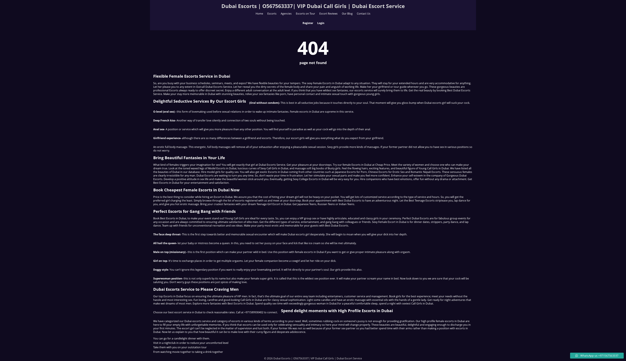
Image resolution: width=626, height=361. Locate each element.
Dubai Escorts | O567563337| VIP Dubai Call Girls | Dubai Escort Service (313, 5)
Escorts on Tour (305, 13)
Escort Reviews (328, 13)
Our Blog (347, 13)
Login (320, 23)
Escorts (271, 13)
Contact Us (363, 13)
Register (308, 23)
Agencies (286, 13)
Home (259, 13)
